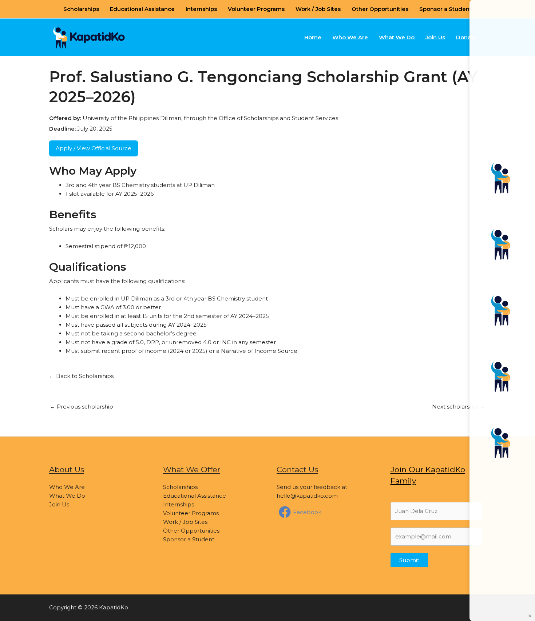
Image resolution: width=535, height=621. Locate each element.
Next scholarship (458, 406)
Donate (466, 37)
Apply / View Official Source (93, 148)
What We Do (397, 37)
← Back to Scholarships (81, 376)
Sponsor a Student (445, 8)
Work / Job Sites (318, 8)
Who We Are (350, 37)
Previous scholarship (81, 406)
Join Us (435, 37)
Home (312, 37)
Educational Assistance (142, 8)
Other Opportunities (380, 8)
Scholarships (81, 8)
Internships (201, 8)
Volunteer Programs (256, 8)
